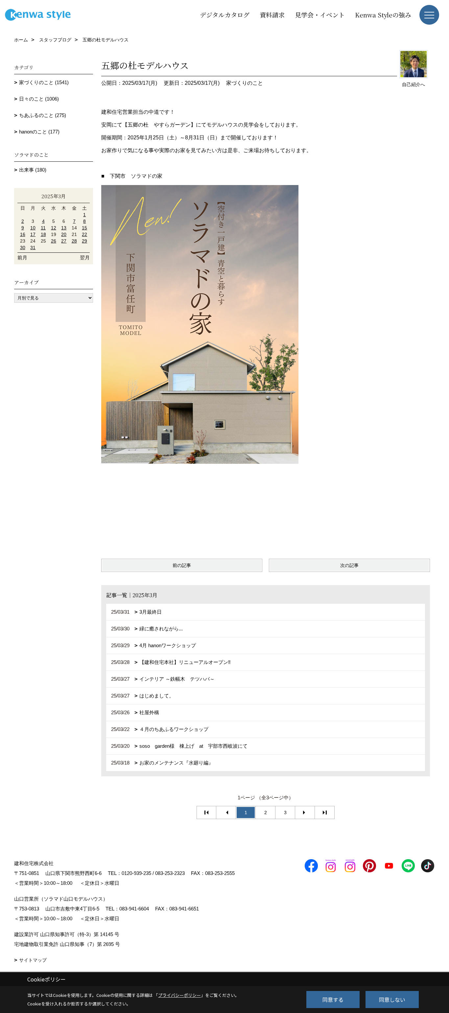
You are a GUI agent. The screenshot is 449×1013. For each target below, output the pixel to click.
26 (53, 241)
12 (53, 227)
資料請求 (272, 14)
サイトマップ (33, 960)
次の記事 (349, 565)
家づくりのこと (244, 83)
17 (32, 234)
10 (32, 227)
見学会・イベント (320, 14)
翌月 (85, 257)
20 (63, 234)
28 (74, 241)
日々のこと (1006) (39, 99)
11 (43, 227)
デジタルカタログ (224, 14)
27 (63, 241)
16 (22, 234)
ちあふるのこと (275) (42, 115)
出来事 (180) (32, 170)
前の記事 (182, 565)
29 (84, 241)
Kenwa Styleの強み (383, 14)
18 (43, 234)
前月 (22, 257)
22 (84, 234)
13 (63, 227)
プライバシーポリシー (179, 995)
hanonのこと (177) (39, 131)
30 (22, 247)
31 (32, 247)
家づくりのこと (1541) (44, 82)
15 (84, 227)
